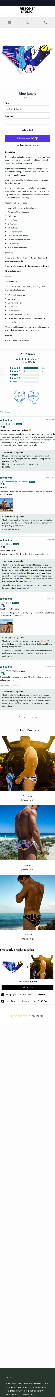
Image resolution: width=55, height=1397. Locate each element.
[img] (6, 420)
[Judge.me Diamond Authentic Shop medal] (19, 396)
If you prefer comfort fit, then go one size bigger (27, 266)
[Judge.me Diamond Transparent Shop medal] (33, 396)
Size (7, 103)
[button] (15, 368)
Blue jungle (11, 994)
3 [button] (28, 717)
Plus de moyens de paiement (27, 145)
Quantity (9, 116)
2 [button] (24, 717)
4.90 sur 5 (34, 359)
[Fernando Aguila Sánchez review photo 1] (7, 505)
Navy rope (11, 1001)
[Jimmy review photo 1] (7, 626)
